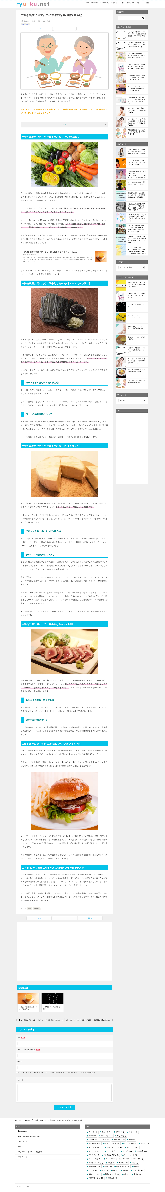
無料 (105, 1170)
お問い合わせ (23, 1141)
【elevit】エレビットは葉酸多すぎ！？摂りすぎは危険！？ (136, 295)
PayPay (121, 1136)
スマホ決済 (112, 1151)
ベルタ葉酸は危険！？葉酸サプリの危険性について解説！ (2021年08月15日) (136, 77)
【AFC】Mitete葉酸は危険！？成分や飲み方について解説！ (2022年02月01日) (136, 56)
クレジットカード (114, 1147)
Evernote (106, 1132)
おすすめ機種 (94, 1143)
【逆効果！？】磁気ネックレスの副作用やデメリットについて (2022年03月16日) (136, 45)
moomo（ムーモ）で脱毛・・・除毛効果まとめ (135, 327)
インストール (130, 1143)
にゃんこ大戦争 (112, 1143)
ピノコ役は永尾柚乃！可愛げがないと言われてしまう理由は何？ (136, 162)
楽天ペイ (93, 1170)
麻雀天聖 (112, 1178)
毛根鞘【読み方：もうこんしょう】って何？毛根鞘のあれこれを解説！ (136, 284)
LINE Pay (133, 1132)
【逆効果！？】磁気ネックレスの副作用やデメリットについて (136, 350)
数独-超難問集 (123, 1166)
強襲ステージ (94, 1166)
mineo (92, 1136)
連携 (125, 1170)
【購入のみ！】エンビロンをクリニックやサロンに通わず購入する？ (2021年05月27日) (136, 100)
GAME (120, 1132)
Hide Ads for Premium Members (29, 1136)
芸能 (115, 1170)
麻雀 (126, 1174)
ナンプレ (127, 1151)
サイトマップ (23, 1147)
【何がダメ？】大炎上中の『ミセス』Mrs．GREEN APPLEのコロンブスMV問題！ (136, 229)
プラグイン (94, 1155)
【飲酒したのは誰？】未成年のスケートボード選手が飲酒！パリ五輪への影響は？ (136, 207)
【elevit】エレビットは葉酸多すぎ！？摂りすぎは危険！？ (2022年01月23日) (136, 66)
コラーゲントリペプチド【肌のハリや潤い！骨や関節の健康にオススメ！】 (89, 1020)
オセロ (145, 1143)
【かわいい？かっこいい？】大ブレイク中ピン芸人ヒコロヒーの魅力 (136, 151)
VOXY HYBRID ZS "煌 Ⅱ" (99, 1139)
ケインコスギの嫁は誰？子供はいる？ (136, 183)
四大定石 (123, 1163)
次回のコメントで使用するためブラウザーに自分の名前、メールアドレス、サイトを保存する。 (57, 1072)
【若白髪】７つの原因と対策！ (51, 1008)
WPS (132, 1139)
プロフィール (23, 1157)
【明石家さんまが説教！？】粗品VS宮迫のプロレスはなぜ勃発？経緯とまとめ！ (137, 239)
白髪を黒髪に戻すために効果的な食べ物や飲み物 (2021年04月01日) (136, 132)
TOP (24, 1120)
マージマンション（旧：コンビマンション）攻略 (124, 1159)
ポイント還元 (95, 1159)
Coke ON (93, 1132)
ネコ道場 (142, 1151)
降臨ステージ (94, 1174)
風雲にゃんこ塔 (112, 1174)
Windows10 (119, 1139)
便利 (111, 1163)
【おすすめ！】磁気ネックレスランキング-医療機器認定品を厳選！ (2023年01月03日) (137, 34)
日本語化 (138, 1166)
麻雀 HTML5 (140, 1174)
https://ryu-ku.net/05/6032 (31, 254)
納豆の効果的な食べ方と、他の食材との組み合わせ (136, 371)
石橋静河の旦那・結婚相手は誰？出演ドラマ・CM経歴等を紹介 (136, 195)
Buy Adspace (23, 1131)
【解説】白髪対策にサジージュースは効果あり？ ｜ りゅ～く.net (50, 252)
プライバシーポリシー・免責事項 (30, 1152)
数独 (108, 1166)
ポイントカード (130, 1155)
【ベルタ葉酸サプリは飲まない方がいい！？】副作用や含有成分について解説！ (42, 1020)
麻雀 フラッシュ (96, 1178)
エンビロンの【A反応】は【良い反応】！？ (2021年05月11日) (137, 110)
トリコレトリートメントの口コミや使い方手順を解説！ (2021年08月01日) (136, 88)
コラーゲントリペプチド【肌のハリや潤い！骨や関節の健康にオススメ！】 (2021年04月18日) (137, 122)
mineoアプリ (107, 1136)
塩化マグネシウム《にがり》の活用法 (136, 338)
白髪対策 (37, 909)
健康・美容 (25, 24)
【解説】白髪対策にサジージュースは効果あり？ (28, 1008)
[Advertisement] (64, 951)
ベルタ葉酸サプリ (111, 1155)
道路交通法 (138, 1170)
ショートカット (95, 1151)
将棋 (135, 1163)
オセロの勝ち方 (95, 1147)
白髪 (29, 909)
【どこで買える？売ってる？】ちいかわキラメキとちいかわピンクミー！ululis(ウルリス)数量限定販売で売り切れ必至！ (137, 250)
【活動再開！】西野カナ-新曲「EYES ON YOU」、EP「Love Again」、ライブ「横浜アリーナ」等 (137, 174)
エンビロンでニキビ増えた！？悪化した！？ (135, 316)
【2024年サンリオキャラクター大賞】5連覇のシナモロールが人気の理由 (137, 218)
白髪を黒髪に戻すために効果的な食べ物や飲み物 (136, 381)
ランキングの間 (96, 1163)
